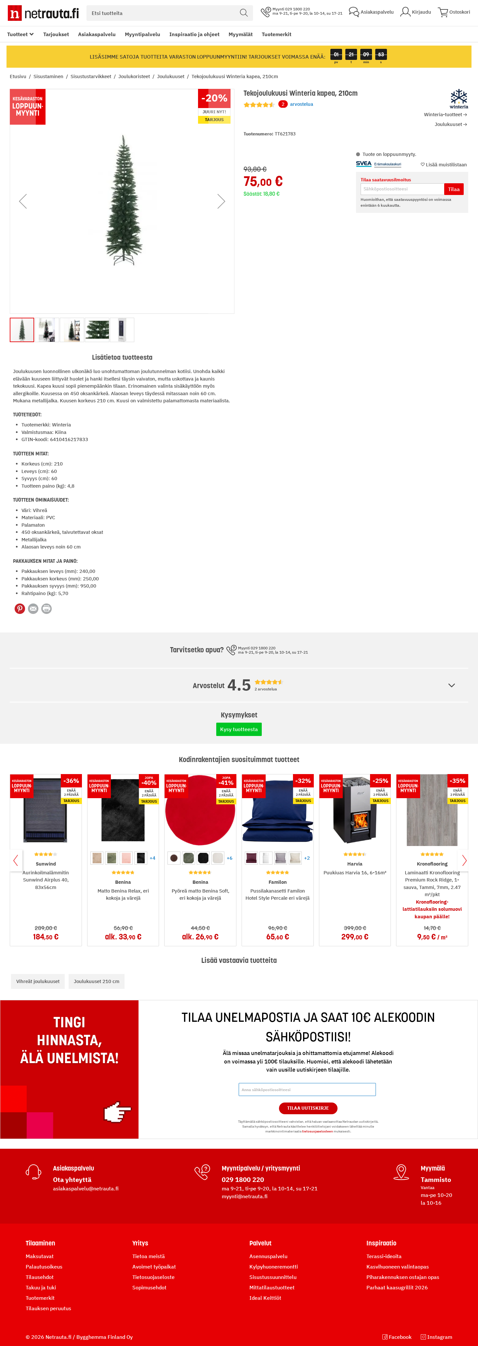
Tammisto (436, 1179)
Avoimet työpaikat (154, 1266)
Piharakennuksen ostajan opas (402, 1277)
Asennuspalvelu (268, 1256)
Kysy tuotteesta (239, 729)
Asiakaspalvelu (97, 34)
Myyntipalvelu (142, 34)
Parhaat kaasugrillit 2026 (397, 1287)
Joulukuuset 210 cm (96, 981)
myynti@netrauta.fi (245, 1196)
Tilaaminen (40, 1243)
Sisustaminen (49, 76)
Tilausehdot (40, 1277)
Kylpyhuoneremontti (273, 1266)
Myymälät (241, 34)
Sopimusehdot (149, 1287)
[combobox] (169, 13)
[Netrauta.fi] (43, 13)
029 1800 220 (243, 1179)
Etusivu (19, 76)
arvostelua (297, 104)
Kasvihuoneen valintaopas (397, 1266)
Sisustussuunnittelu (273, 1277)
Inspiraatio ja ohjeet (194, 34)
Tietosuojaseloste (153, 1277)
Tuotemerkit (276, 34)
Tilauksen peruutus (48, 1308)
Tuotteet (17, 34)
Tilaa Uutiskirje (308, 1108)
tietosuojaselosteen (317, 1131)
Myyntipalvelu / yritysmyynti (261, 1168)
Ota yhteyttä (72, 1179)
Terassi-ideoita (384, 1256)
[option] (96, 858)
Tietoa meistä (148, 1256)
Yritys (140, 1243)
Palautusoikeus (44, 1266)
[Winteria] (459, 98)
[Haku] (244, 13)
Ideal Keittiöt (265, 1298)
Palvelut (260, 1243)
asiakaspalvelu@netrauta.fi (86, 1188)
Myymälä (433, 1168)
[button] (23, 201)
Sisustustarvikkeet (92, 76)
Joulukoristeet (134, 76)
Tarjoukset (56, 34)
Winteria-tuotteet (443, 114)
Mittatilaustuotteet (272, 1287)
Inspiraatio (381, 1243)
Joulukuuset (171, 76)
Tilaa (454, 189)
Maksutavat (40, 1256)
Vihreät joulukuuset (38, 981)
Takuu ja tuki (41, 1287)
